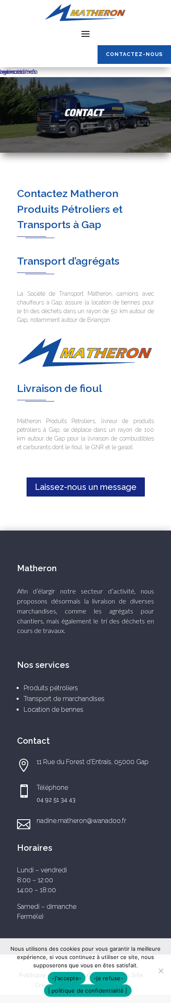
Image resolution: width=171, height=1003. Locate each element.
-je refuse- (108, 978)
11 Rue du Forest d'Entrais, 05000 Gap (93, 762)
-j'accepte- (66, 978)
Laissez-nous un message (86, 487)
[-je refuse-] (160, 970)
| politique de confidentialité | (87, 990)
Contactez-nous (134, 54)
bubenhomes (18, 71)
